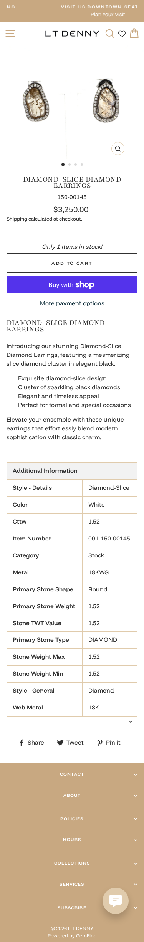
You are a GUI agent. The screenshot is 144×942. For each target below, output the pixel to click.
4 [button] (82, 165)
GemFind (86, 935)
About (72, 795)
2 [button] (70, 165)
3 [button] (76, 165)
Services (72, 884)
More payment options (72, 303)
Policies (71, 819)
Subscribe (72, 907)
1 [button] (63, 165)
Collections (72, 863)
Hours (72, 839)
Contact (72, 774)
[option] (72, 102)
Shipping (17, 219)
